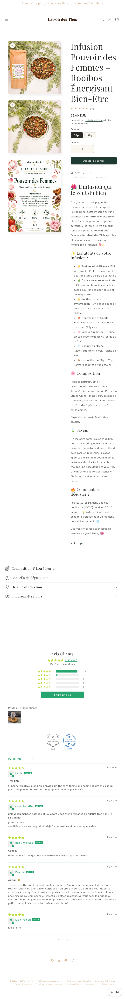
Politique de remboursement (50, 981)
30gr (76, 135)
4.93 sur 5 (71, 660)
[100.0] (69, 740)
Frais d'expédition (94, 120)
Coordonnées (91, 984)
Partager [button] (78, 543)
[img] (16, 768)
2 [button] (58, 939)
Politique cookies (107, 984)
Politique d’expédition (23, 984)
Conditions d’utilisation (105, 981)
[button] (6, 19)
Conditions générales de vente (49, 984)
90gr (90, 135)
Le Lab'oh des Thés (26, 981)
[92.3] (53, 740)
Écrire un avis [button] (62, 694)
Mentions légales (74, 984)
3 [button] (63, 939)
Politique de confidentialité (79, 981)
